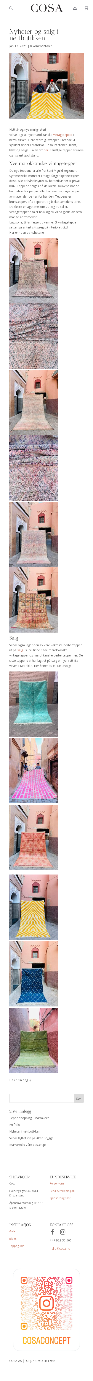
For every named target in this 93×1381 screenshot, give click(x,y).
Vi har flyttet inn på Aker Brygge (31, 1138)
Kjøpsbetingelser (60, 1198)
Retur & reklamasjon (62, 1191)
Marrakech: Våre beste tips (27, 1145)
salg (20, 650)
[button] (4, 8)
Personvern (57, 1183)
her (46, 150)
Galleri (13, 1231)
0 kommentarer (41, 46)
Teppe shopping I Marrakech (29, 1118)
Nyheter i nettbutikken (24, 1131)
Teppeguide (16, 1246)
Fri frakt (14, 1125)
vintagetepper (62, 135)
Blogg (12, 1239)
